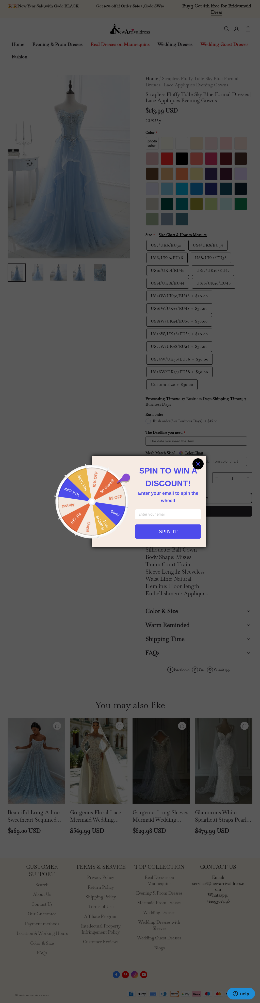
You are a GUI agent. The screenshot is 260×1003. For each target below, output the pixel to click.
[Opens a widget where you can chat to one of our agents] (241, 994)
